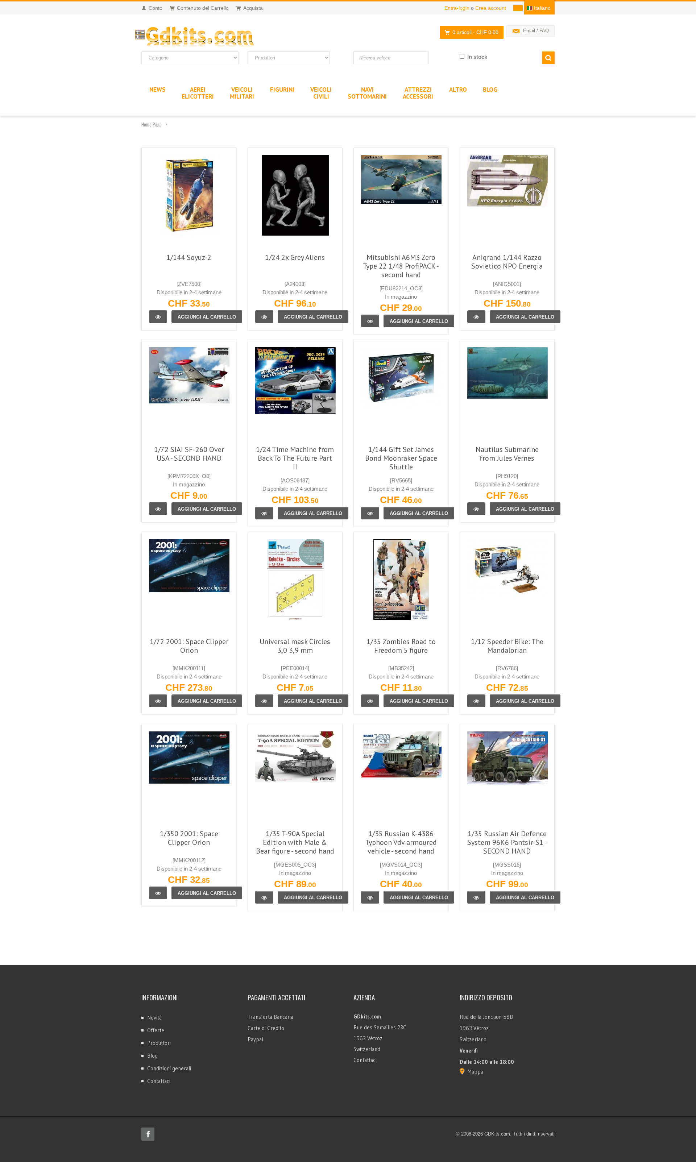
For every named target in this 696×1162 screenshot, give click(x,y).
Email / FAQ (536, 30)
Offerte (155, 1030)
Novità (154, 1017)
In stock (477, 57)
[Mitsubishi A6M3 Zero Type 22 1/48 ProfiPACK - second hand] (370, 321)
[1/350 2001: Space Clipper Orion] (158, 893)
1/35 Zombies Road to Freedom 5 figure (401, 646)
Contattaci (158, 1081)
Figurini (282, 90)
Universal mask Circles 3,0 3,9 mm (295, 646)
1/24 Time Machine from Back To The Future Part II (295, 458)
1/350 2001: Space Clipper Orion (189, 838)
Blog (152, 1055)
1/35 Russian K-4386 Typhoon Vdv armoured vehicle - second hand (401, 842)
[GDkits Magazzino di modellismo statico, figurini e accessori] (209, 37)
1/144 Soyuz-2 (188, 257)
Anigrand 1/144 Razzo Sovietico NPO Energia (507, 262)
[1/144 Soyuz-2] (158, 316)
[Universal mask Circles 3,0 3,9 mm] (264, 700)
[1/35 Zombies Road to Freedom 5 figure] (370, 700)
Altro (458, 90)
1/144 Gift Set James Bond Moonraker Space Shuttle (401, 458)
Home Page (151, 124)
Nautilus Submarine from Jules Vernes (507, 454)
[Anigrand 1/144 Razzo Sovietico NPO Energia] (476, 316)
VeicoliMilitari (242, 93)
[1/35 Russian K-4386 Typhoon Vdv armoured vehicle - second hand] (370, 897)
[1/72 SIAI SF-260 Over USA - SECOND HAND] (158, 508)
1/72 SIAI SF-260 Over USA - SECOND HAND (189, 454)
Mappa (475, 1071)
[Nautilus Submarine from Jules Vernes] (476, 508)
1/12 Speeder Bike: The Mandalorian (507, 646)
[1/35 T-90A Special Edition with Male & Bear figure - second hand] (264, 897)
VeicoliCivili (321, 93)
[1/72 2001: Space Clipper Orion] (158, 700)
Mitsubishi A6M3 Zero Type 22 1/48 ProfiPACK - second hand (401, 266)
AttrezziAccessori (418, 93)
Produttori (159, 1042)
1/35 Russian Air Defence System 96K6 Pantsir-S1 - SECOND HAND (507, 842)
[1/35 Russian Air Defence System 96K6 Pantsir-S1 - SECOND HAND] (476, 897)
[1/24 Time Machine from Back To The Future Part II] (264, 513)
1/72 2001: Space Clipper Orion (189, 646)
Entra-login (456, 8)
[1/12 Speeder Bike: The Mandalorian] (476, 700)
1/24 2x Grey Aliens (295, 257)
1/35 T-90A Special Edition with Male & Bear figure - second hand (295, 842)
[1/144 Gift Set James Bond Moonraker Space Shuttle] (370, 513)
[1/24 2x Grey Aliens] (264, 316)
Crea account (490, 8)
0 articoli (475, 32)
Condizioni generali (169, 1068)
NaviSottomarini (367, 93)
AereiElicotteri (198, 93)
